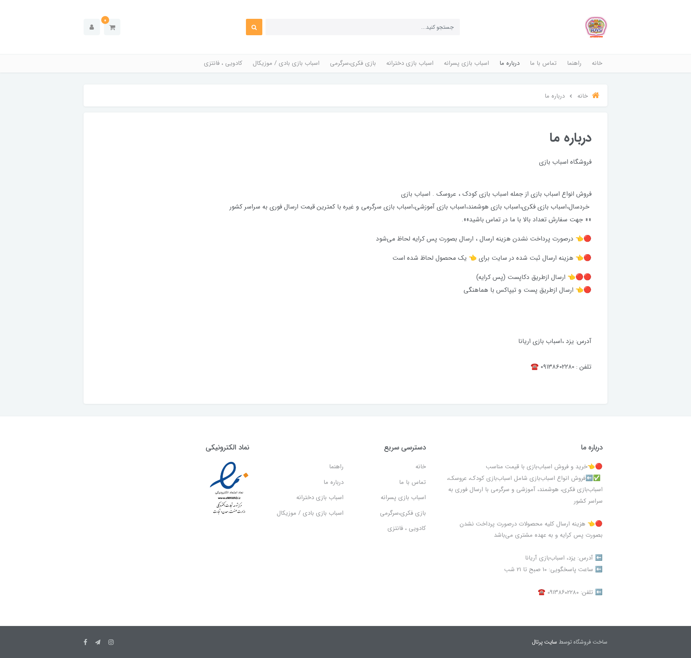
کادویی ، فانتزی (223, 63)
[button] (112, 27)
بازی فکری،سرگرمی (353, 63)
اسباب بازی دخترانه (409, 63)
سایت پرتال (544, 642)
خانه (597, 63)
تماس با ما (543, 63)
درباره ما (509, 63)
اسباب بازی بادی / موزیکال (286, 63)
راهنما (574, 63)
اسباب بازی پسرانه (466, 63)
